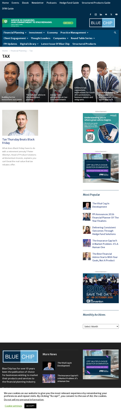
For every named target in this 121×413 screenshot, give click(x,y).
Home (5, 2)
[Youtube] (116, 14)
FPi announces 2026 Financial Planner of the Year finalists (105, 217)
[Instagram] (95, 14)
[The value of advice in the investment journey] (36, 81)
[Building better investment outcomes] (12, 81)
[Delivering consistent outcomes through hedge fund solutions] (87, 230)
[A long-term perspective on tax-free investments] (60, 81)
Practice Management (73, 32)
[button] (115, 32)
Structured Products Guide (96, 2)
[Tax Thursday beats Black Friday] (20, 123)
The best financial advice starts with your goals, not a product (105, 257)
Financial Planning (14, 32)
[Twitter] (111, 14)
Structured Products (84, 44)
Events (15, 2)
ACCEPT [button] (30, 406)
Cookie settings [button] (13, 406)
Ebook (25, 2)
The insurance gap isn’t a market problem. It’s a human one (105, 244)
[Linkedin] (100, 14)
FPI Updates (10, 44)
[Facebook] (90, 14)
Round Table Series (81, 38)
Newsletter (38, 2)
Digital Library (28, 44)
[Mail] (106, 14)
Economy (52, 32)
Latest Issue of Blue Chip (55, 44)
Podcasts (52, 2)
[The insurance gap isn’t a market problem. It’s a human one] (87, 243)
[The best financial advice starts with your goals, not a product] (87, 256)
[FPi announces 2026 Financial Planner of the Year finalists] (87, 217)
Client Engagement (15, 38)
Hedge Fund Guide (69, 2)
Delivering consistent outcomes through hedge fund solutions (104, 231)
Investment (35, 32)
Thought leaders (40, 38)
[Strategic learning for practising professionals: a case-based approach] (109, 81)
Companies (59, 38)
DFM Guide (8, 8)
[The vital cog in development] (87, 206)
